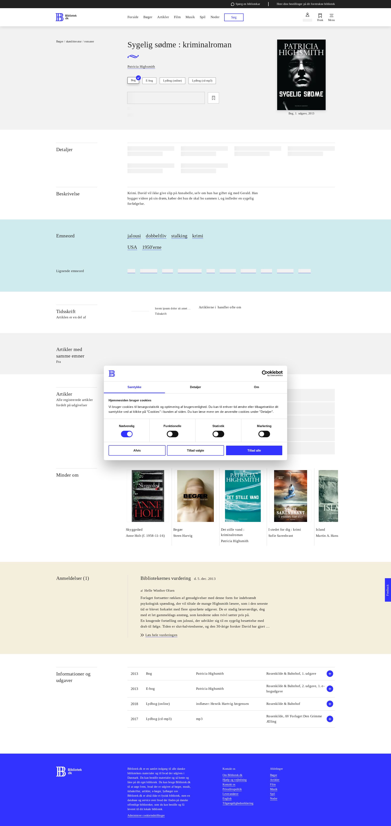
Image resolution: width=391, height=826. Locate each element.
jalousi (134, 235)
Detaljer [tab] (195, 387)
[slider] (301, 77)
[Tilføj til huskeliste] (213, 98)
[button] (231, 673)
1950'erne (152, 247)
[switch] (172, 434)
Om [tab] (256, 387)
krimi (197, 235)
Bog (133, 80)
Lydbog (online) (172, 80)
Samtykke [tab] (134, 387)
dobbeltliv (156, 235)
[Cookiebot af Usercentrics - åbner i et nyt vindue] (265, 373)
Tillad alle (254, 450)
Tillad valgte (195, 450)
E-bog (149, 80)
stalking (179, 235)
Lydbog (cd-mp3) (202, 80)
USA (132, 247)
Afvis (137, 450)
